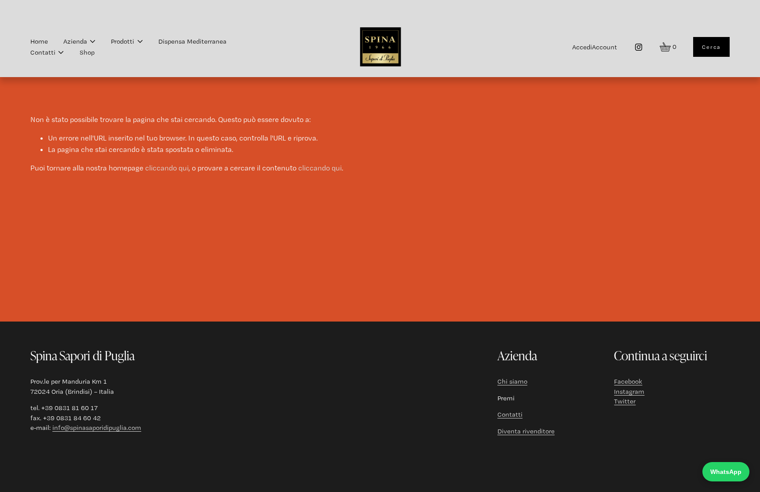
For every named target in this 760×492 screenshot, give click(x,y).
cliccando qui (167, 167)
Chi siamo (512, 381)
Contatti (509, 414)
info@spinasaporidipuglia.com (96, 428)
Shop (87, 52)
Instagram (629, 392)
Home (39, 41)
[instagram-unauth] (638, 47)
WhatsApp (726, 471)
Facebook (628, 381)
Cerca (711, 47)
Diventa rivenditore (526, 431)
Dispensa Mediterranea (192, 41)
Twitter (625, 401)
